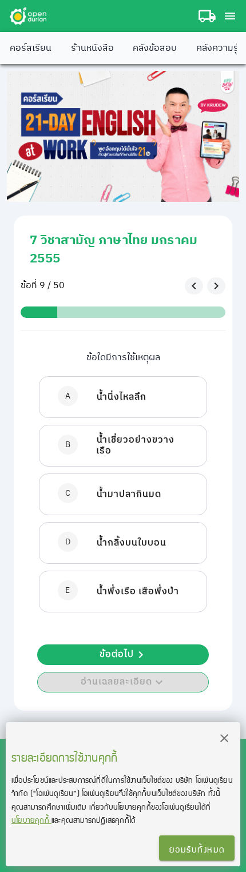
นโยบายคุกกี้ (31, 819)
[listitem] (123, 397)
